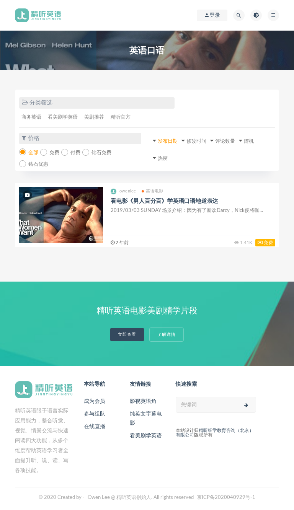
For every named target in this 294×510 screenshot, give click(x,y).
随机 (249, 141)
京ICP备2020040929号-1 (226, 497)
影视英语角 (143, 401)
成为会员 (94, 401)
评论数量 (225, 141)
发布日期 (168, 141)
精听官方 (121, 117)
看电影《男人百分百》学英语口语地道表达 (164, 201)
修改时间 (196, 141)
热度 (163, 158)
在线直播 (94, 426)
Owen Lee (99, 497)
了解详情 (166, 334)
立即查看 (127, 334)
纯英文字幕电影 (146, 418)
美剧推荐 (94, 117)
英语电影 (154, 191)
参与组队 (94, 414)
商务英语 (31, 117)
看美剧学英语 (63, 117)
